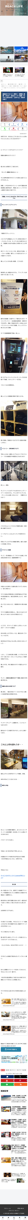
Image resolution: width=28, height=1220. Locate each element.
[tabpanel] (8, 72)
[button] (23, 129)
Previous (1, 72)
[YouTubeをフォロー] (7, 1080)
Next (27, 72)
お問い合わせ (20, 1208)
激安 (8, 1070)
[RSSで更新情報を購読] (20, 1084)
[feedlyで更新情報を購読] (7, 1084)
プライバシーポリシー (14, 1210)
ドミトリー (14, 1070)
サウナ (20, 1070)
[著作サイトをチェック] (7, 1076)
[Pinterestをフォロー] (20, 1080)
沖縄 (3, 1070)
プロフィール (7, 1208)
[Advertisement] (14, 31)
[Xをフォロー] (20, 1076)
